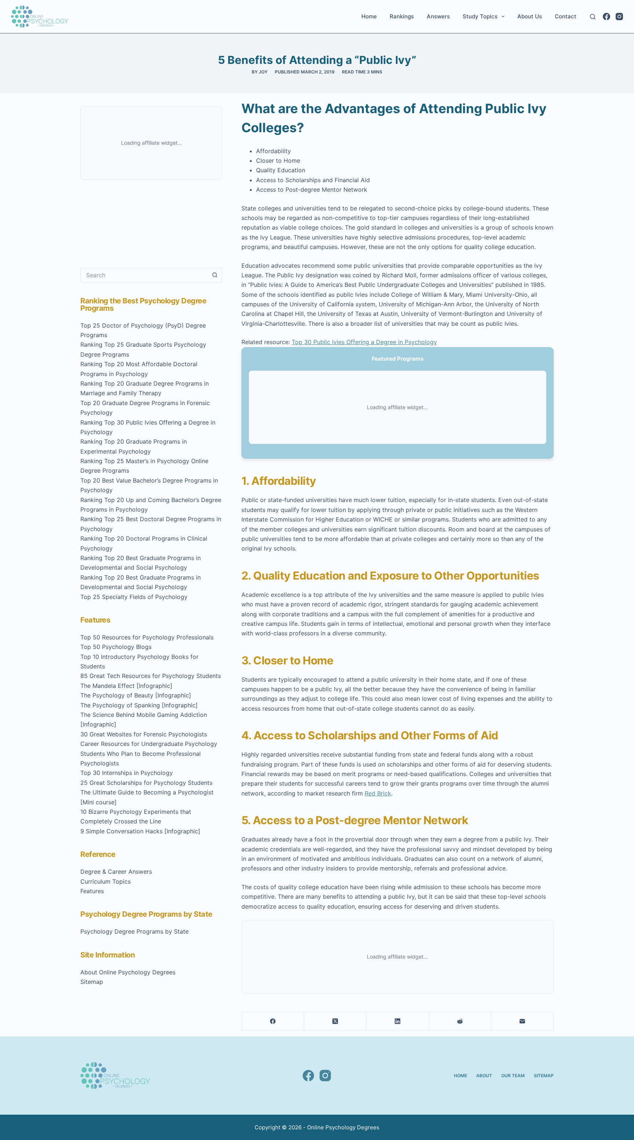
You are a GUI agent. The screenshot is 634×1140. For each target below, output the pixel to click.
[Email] (522, 1021)
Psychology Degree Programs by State (134, 931)
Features (92, 891)
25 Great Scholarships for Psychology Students (146, 782)
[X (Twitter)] (335, 1021)
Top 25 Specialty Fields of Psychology (133, 596)
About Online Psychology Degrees (127, 972)
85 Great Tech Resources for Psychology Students (150, 675)
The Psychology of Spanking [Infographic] (139, 705)
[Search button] (215, 275)
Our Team (513, 1075)
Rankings (402, 16)
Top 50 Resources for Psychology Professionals (147, 637)
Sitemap (91, 981)
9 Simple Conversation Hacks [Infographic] (140, 831)
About (484, 1075)
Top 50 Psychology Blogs (116, 646)
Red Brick (378, 793)
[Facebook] (606, 16)
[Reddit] (460, 1021)
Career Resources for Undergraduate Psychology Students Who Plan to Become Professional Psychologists (148, 753)
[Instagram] (619, 16)
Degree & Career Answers (116, 871)
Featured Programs (397, 358)
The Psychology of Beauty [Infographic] (135, 695)
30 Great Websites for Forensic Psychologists (143, 734)
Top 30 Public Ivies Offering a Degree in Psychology (364, 342)
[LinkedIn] (398, 1021)
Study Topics (480, 16)
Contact (565, 16)
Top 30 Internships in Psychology (126, 772)
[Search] (592, 16)
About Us (529, 16)
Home (369, 16)
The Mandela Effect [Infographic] (126, 685)
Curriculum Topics (105, 881)
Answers (438, 16)
